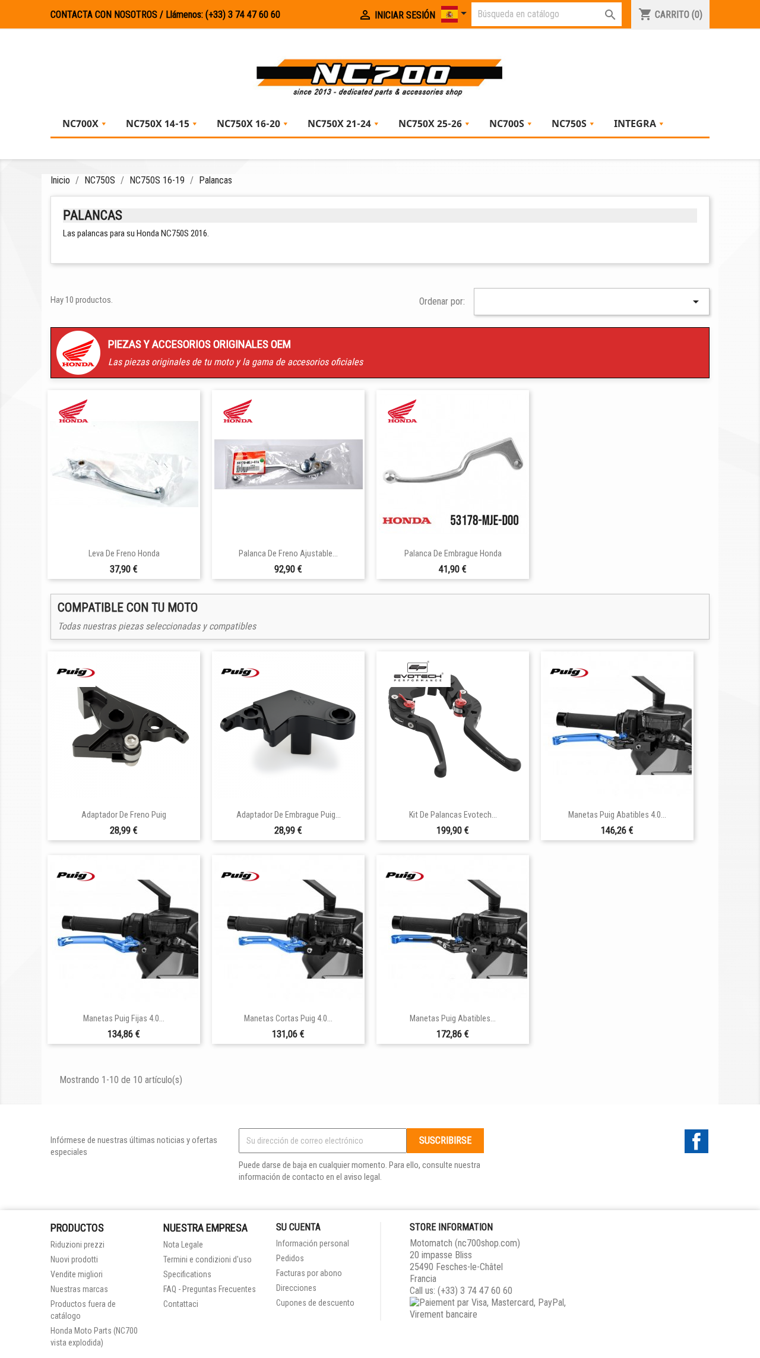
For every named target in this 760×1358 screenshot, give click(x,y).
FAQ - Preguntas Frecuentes (209, 1289)
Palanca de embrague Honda (453, 554)
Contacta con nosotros (103, 14)
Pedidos (290, 1258)
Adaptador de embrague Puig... (288, 815)
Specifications (187, 1274)
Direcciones (296, 1288)
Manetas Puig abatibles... (453, 1019)
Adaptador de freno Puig (123, 815)
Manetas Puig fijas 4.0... (123, 1019)
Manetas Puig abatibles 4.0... (617, 815)
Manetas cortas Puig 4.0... (288, 1019)
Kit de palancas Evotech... (453, 815)
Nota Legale (183, 1244)
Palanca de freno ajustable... (288, 554)
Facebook (696, 1141)
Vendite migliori (76, 1274)
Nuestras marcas (79, 1289)
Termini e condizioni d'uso (207, 1259)
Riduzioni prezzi (77, 1244)
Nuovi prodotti (74, 1259)
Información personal (312, 1243)
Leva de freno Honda (124, 554)
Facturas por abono (309, 1273)
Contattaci (180, 1304)
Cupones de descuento (315, 1303)
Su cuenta (298, 1227)
